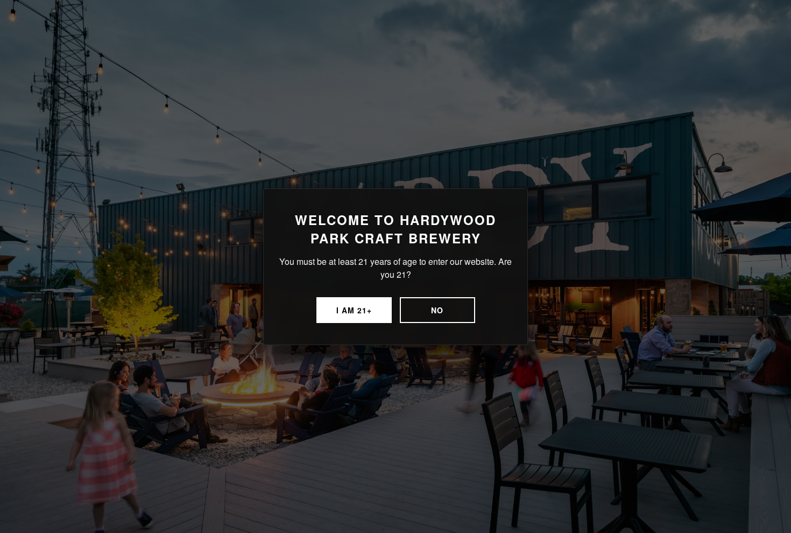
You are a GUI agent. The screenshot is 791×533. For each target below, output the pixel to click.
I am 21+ (354, 310)
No (437, 310)
